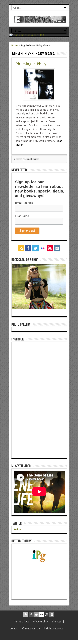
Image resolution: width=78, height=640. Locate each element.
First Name (22, 215)
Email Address (24, 202)
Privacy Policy (40, 621)
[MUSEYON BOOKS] (40, 19)
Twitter (16, 523)
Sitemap (56, 621)
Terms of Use (21, 621)
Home (14, 45)
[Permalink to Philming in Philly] (39, 99)
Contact (14, 628)
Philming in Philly (31, 64)
